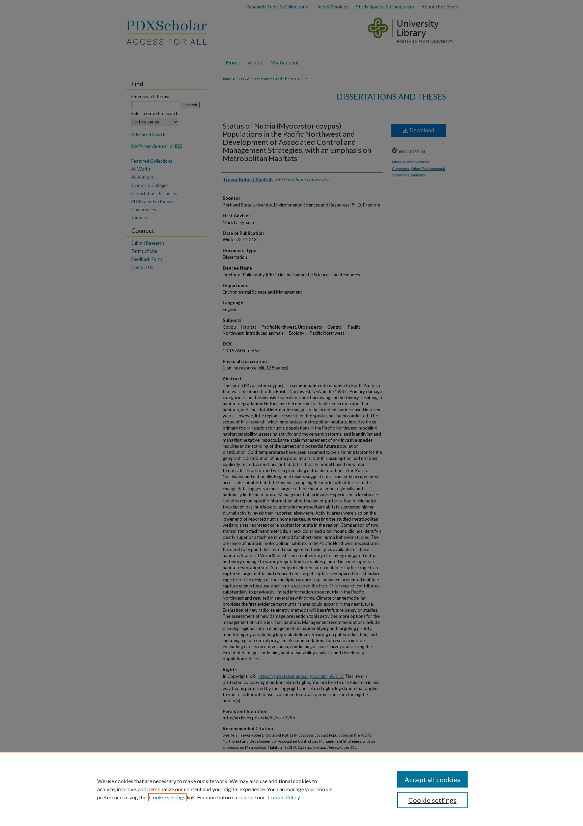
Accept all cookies (432, 779)
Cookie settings (167, 797)
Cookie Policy (284, 797)
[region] (291, 789)
